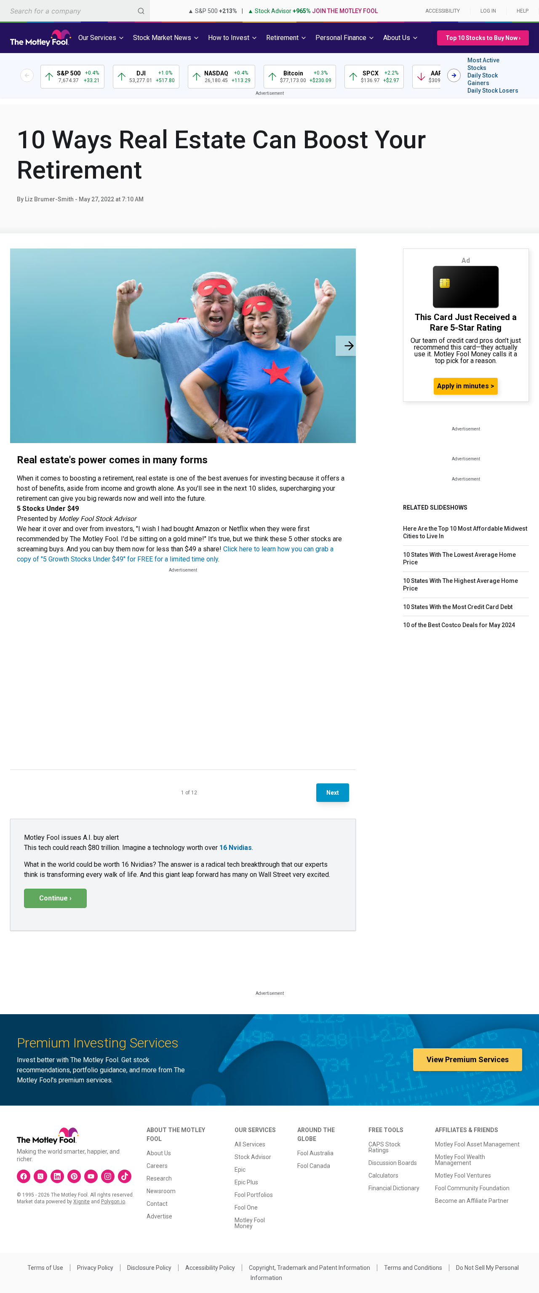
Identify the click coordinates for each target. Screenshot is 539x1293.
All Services (250, 1144)
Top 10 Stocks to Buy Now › (483, 38)
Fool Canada (313, 1165)
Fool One (246, 1207)
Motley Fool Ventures (463, 1175)
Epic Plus (246, 1182)
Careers (157, 1165)
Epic (240, 1169)
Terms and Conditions (413, 1267)
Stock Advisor (253, 1157)
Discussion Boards (392, 1162)
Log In (488, 11)
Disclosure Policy (149, 1267)
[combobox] (75, 10)
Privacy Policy (95, 1267)
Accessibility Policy (210, 1267)
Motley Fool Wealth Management (460, 1160)
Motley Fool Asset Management (477, 1144)
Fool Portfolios (254, 1194)
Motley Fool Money (250, 1223)
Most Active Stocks (483, 64)
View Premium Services (468, 1059)
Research (159, 1178)
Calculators (383, 1175)
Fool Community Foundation (472, 1188)
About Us (159, 1153)
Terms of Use (45, 1267)
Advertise (159, 1216)
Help (522, 11)
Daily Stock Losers (492, 90)
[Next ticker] (454, 75)
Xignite (81, 1202)
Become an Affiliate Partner (472, 1200)
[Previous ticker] (27, 75)
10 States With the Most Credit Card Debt (457, 607)
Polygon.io (113, 1202)
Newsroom (161, 1191)
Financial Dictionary (393, 1188)
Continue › (55, 898)
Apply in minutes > (465, 386)
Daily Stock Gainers (482, 79)
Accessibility (442, 11)
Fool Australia (315, 1153)
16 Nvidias (235, 848)
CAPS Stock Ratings (384, 1147)
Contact (157, 1203)
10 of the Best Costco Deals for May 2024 (459, 625)
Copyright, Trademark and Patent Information (309, 1267)
